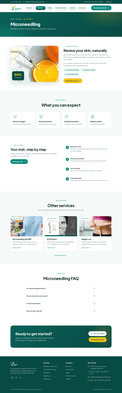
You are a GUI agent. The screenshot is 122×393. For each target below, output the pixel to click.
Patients (72, 8)
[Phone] (20, 377)
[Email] (16, 377)
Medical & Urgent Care (50, 366)
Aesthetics (46, 372)
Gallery (50, 8)
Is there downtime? (33, 303)
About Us (68, 366)
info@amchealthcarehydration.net (34, 2)
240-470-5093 (16, 2)
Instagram (109, 2)
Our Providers (70, 369)
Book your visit (18, 161)
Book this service (72, 81)
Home (12, 19)
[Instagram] (12, 377)
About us (29, 8)
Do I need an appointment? (36, 288)
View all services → (61, 255)
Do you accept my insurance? (37, 296)
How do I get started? (34, 311)
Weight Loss (47, 376)
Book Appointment (100, 8)
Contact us (82, 8)
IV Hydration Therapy (49, 369)
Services (40, 8)
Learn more (16, 247)
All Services (47, 379)
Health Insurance (60, 8)
